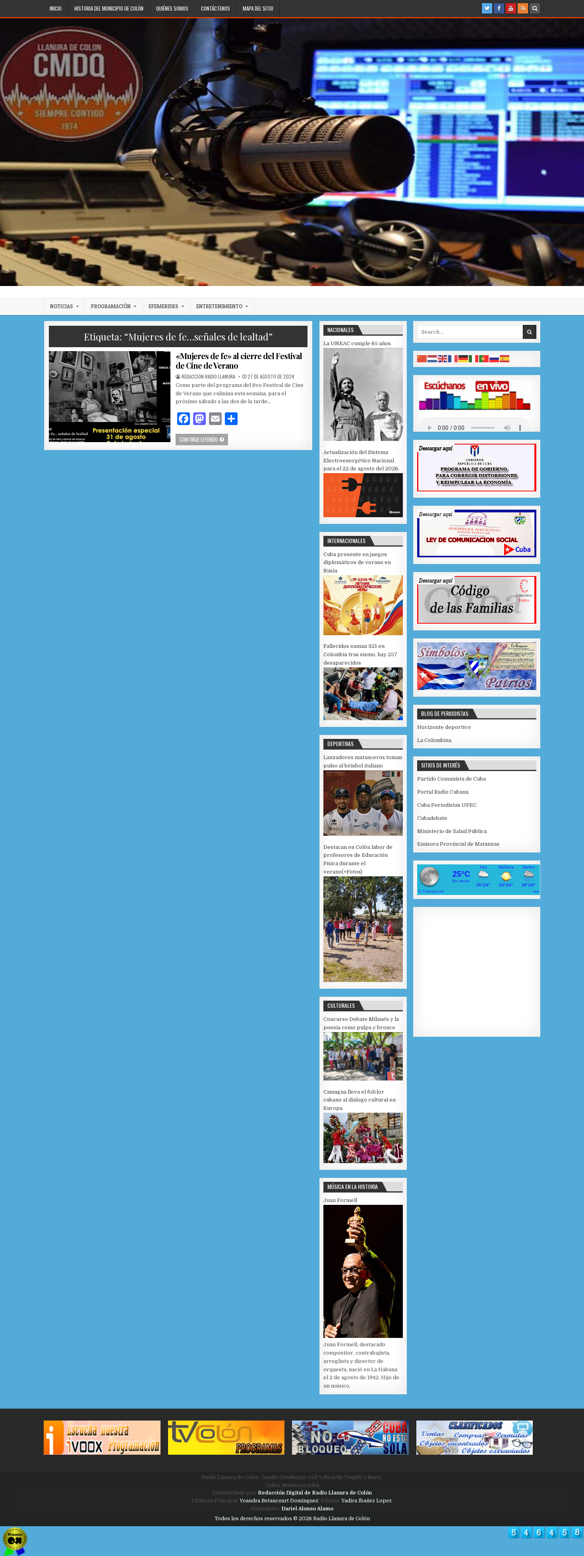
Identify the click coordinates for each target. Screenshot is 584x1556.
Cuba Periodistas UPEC (447, 805)
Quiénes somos (172, 8)
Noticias (61, 306)
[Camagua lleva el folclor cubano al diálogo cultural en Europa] (363, 1161)
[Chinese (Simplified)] (422, 358)
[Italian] (474, 358)
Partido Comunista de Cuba (451, 779)
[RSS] (523, 8)
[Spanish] (505, 358)
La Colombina (434, 740)
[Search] (535, 8)
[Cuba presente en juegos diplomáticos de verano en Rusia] (363, 633)
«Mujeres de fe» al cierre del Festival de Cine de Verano (239, 360)
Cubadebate (432, 818)
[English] (443, 358)
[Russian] (494, 358)
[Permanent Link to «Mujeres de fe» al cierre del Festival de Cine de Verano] (109, 396)
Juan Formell (340, 1200)
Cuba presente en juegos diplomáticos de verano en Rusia (357, 562)
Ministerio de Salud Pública (452, 831)
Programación (111, 306)
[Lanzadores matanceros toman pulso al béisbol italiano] (363, 834)
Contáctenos (215, 8)
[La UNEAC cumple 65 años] (363, 439)
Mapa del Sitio (258, 8)
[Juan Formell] (363, 1336)
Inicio (56, 8)
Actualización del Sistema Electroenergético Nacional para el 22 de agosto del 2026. (361, 460)
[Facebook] (499, 8)
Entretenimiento (219, 306)
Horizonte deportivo (444, 727)
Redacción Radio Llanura (208, 376)
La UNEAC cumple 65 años (357, 343)
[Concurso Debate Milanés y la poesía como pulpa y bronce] (363, 1079)
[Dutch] (432, 358)
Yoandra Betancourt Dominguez (279, 1501)
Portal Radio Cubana (442, 792)
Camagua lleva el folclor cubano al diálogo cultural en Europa (359, 1100)
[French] (453, 358)
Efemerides (163, 306)
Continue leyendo (204, 439)
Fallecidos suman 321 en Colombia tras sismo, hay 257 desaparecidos (360, 654)
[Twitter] (487, 8)
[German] (463, 358)
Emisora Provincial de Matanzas (458, 844)
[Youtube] (511, 8)
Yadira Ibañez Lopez (366, 1501)
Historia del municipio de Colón (108, 8)
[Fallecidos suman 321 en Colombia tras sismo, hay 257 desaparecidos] (363, 718)
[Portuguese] (484, 358)
